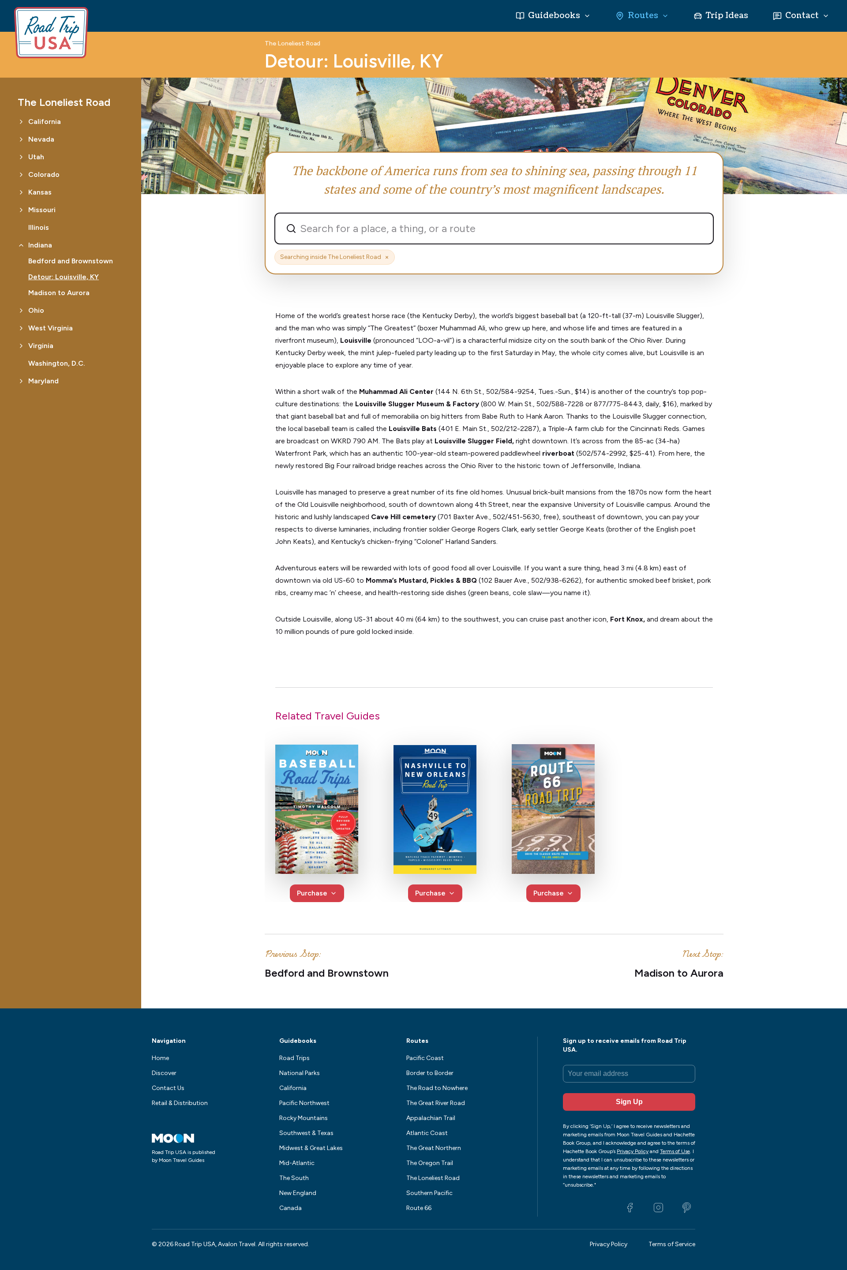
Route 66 (418, 1208)
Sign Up (629, 1101)
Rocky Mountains (303, 1118)
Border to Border (429, 1073)
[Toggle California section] (21, 121)
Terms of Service (671, 1244)
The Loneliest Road (292, 44)
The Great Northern (433, 1148)
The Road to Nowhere (437, 1088)
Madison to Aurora (59, 292)
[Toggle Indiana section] (21, 245)
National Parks (299, 1073)
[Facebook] (630, 1208)
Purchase (312, 893)
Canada (290, 1208)
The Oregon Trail (429, 1163)
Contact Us (168, 1088)
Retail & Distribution (180, 1103)
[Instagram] (658, 1208)
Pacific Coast (425, 1058)
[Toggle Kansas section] (21, 192)
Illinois (38, 227)
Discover (164, 1073)
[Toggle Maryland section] (21, 381)
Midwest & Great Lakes (311, 1148)
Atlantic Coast (427, 1133)
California (293, 1088)
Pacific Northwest (304, 1103)
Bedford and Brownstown (70, 261)
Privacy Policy (608, 1244)
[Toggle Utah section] (21, 157)
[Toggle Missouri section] (21, 210)
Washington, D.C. (56, 363)
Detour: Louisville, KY (63, 277)
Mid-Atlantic (297, 1163)
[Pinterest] (686, 1208)
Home (160, 1058)
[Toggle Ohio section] (21, 310)
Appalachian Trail (430, 1118)
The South (294, 1178)
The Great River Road (435, 1103)
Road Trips (294, 1058)
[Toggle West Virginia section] (21, 328)
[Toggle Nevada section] (21, 139)
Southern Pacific (429, 1193)
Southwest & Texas (306, 1133)
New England (297, 1193)
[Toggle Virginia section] (21, 345)
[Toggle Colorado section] (21, 174)
